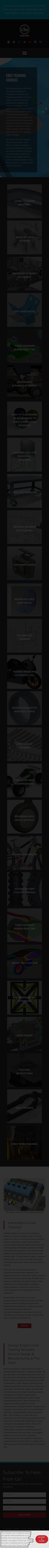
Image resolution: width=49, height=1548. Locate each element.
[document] (24, 774)
